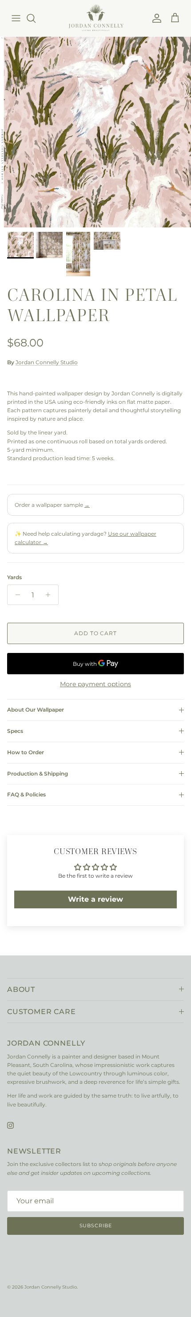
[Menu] (16, 18)
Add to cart (95, 633)
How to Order (25, 752)
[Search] (35, 18)
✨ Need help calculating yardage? (85, 537)
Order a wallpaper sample (52, 504)
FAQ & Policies (26, 794)
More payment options (95, 684)
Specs (15, 731)
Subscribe (96, 1225)
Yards (14, 577)
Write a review (95, 899)
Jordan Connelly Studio (47, 362)
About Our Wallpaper (35, 709)
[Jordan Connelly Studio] (95, 18)
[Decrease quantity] (15, 595)
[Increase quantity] (50, 595)
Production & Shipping (37, 773)
